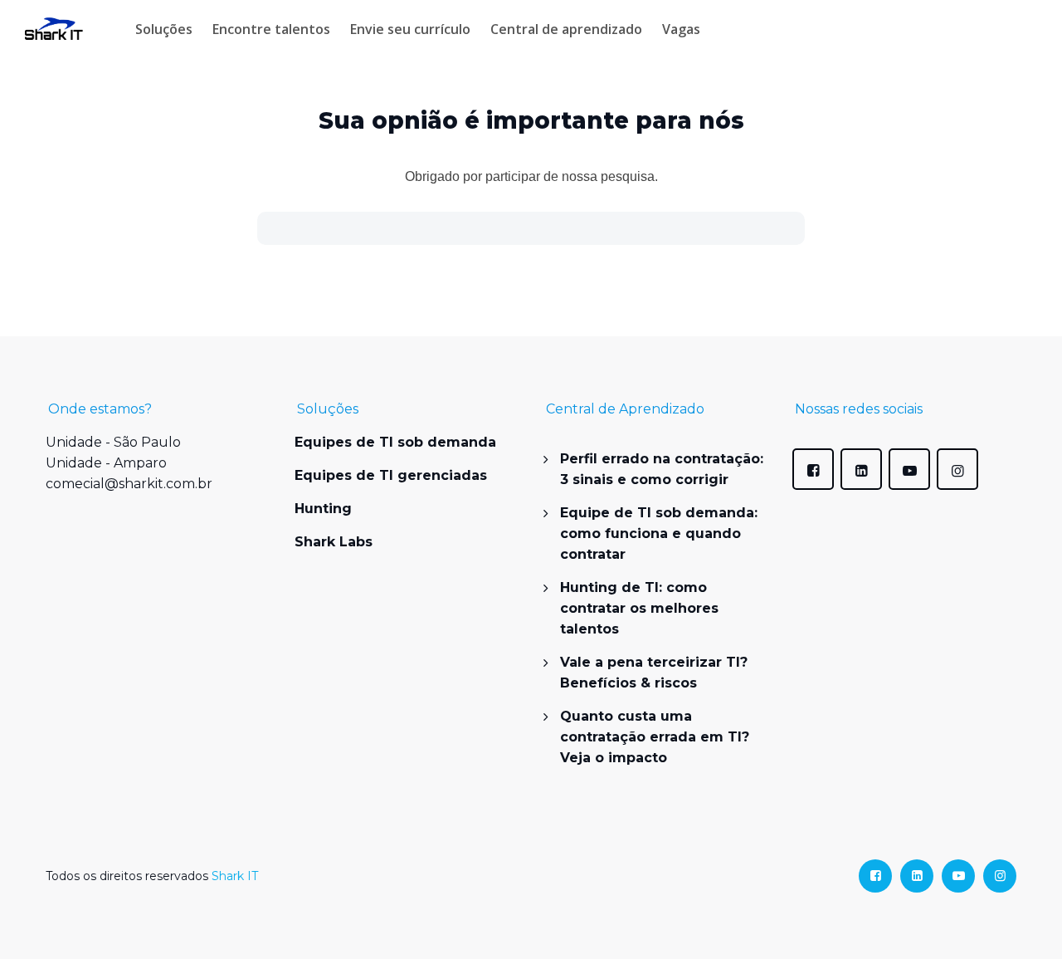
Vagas (681, 29)
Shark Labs (334, 542)
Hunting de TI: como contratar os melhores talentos (639, 608)
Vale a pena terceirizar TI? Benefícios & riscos (654, 672)
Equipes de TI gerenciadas (391, 475)
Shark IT (235, 875)
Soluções (163, 29)
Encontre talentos (271, 29)
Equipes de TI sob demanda (395, 442)
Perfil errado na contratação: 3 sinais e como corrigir (661, 469)
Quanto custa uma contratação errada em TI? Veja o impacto (654, 737)
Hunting (323, 508)
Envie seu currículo (410, 29)
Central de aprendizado (566, 29)
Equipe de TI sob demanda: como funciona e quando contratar (659, 533)
